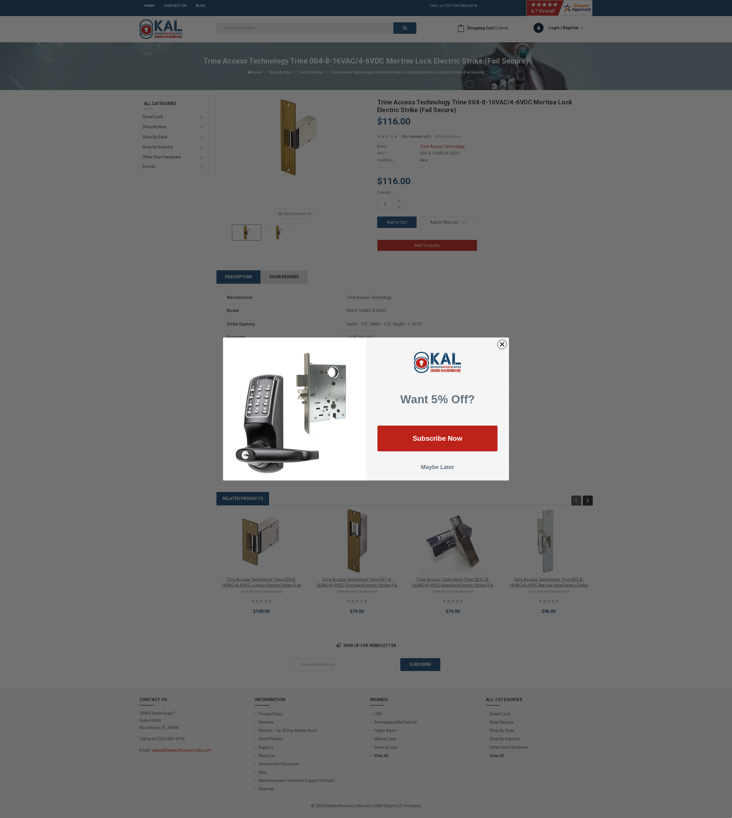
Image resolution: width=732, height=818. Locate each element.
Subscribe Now (437, 438)
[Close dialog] (502, 344)
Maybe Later (437, 467)
